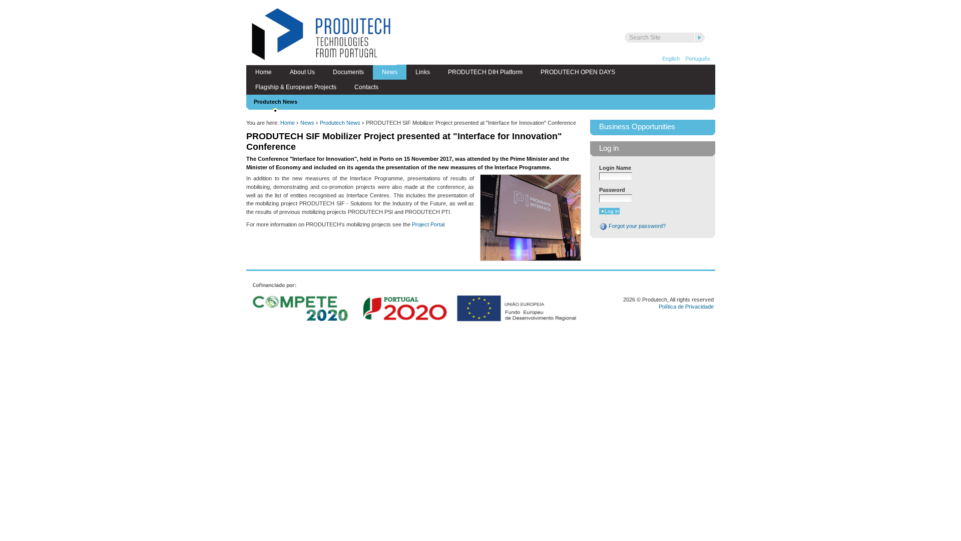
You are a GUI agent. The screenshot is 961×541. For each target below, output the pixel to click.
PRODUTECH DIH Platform (485, 72)
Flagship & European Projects (295, 87)
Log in (609, 148)
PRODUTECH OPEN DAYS (578, 72)
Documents (348, 72)
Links (422, 72)
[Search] (700, 38)
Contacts (366, 87)
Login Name (615, 168)
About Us (302, 72)
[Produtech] (321, 35)
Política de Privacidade (686, 307)
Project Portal (428, 224)
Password (612, 190)
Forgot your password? (636, 226)
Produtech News (275, 102)
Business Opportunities (637, 127)
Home (263, 72)
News (389, 72)
